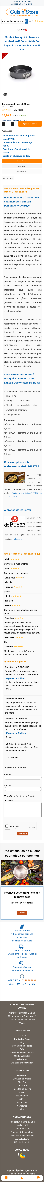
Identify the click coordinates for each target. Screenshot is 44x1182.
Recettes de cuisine (22, 1089)
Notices (22, 1092)
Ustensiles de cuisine (22, 1046)
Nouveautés (22, 1096)
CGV (22, 1049)
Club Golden (22, 1085)
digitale (18, 1170)
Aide (22, 1109)
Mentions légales (22, 1056)
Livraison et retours (22, 1079)
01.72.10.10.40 (22, 1139)
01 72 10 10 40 (22, 980)
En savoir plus (21, 161)
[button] (26, 21)
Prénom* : (9, 774)
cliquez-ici (18, 539)
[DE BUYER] (22, 32)
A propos (22, 1035)
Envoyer (22, 913)
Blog (22, 1042)
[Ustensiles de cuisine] (22, 11)
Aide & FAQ (22, 1075)
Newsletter (22, 1106)
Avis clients (22, 1059)
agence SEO (31, 1170)
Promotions (22, 1102)
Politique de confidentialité (22, 1052)
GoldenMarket (16, 1174)
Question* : (9, 800)
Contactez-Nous (22, 1039)
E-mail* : (8, 785)
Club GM (22, 1082)
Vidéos (22, 1099)
